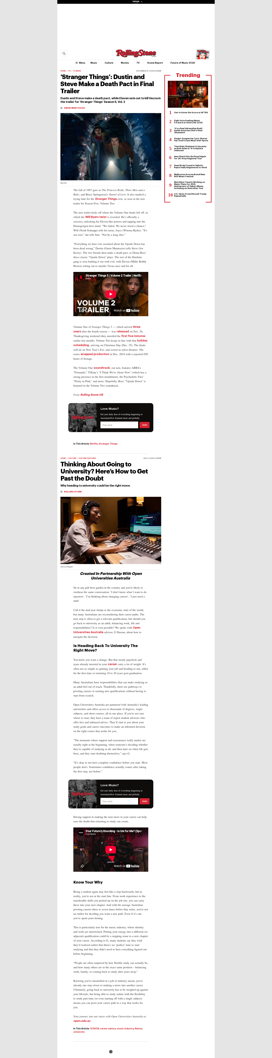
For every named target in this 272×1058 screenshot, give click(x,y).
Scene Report (155, 63)
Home (63, 71)
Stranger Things (106, 198)
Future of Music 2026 (182, 63)
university (79, 1032)
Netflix (94, 444)
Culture (109, 63)
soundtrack (102, 367)
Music (94, 63)
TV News (77, 71)
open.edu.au (81, 1020)
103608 (94, 1028)
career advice (108, 1028)
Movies (125, 63)
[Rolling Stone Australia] (136, 55)
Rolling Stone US (91, 394)
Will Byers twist (96, 217)
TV (138, 63)
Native (138, 1028)
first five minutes (133, 336)
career (112, 664)
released (123, 331)
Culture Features (87, 458)
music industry (125, 1028)
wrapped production (95, 354)
